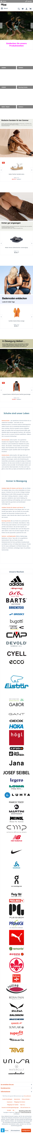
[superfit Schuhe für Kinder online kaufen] (16, 1033)
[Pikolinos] (16, 900)
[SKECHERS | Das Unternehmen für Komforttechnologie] (16, 1019)
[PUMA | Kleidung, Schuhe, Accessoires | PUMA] (16, 937)
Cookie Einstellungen (7, 1099)
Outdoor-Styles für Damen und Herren (12, 488)
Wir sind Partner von (25, 1107)
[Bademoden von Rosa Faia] (16, 998)
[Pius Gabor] (16, 911)
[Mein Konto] (26, 8)
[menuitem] (4, 8)
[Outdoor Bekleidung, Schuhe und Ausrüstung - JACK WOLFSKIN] (16, 754)
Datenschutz (17, 1099)
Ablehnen (5, 1130)
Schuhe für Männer (16, 25)
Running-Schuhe (6, 521)
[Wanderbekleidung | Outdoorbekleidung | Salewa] (16, 1007)
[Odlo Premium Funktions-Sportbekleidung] (16, 865)
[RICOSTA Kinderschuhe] (16, 954)
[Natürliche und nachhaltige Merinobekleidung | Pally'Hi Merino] (16, 894)
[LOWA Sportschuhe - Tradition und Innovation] (16, 787)
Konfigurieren (26, 1130)
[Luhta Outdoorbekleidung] (16, 795)
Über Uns (22, 1104)
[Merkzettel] (22, 8)
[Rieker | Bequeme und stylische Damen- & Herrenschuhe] (16, 965)
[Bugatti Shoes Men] (16, 621)
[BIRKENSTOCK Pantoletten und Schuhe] (16, 607)
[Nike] (16, 851)
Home (4, 1)
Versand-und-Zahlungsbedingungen (10, 1107)
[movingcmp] (16, 829)
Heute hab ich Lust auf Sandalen (16, 143)
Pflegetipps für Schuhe (19, 1102)
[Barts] (16, 601)
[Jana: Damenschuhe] (16, 763)
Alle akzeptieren (15, 1130)
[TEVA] (16, 1050)
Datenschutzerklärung (26, 1112)
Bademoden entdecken (16, 280)
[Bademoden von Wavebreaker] (16, 1073)
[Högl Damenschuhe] (16, 737)
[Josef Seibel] (16, 773)
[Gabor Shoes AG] (16, 706)
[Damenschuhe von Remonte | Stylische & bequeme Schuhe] (16, 949)
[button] (2, 1130)
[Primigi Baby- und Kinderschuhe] (16, 924)
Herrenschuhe (5, 440)
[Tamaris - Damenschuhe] (16, 1039)
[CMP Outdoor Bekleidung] (16, 634)
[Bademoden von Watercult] (16, 1067)
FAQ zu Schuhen (26, 1099)
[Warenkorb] (30, 8)
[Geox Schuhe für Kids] (16, 721)
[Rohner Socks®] (16, 978)
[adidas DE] (16, 581)
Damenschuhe (5, 420)
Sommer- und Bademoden (9, 536)
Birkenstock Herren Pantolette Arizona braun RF (16, 247)
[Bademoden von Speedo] (16, 1023)
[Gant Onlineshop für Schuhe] (16, 714)
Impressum (9, 1102)
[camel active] (16, 627)
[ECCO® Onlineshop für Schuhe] (16, 662)
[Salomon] (16, 1015)
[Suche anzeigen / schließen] (18, 8)
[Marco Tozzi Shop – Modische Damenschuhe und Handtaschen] (16, 802)
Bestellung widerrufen (25, 1111)
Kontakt (9, 1110)
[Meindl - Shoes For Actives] (16, 819)
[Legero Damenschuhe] (16, 780)
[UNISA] (16, 1061)
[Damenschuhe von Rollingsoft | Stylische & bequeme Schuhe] (16, 988)
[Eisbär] (16, 682)
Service (29, 1)
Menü (6, 8)
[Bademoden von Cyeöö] (16, 654)
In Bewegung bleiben (16, 363)
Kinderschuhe (5, 455)
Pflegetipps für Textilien (12, 1104)
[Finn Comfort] (16, 700)
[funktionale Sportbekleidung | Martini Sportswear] (16, 809)
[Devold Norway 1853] (16, 644)
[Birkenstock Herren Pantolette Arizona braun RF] (16, 239)
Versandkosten (27, 1096)
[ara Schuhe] (16, 594)
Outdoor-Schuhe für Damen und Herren (12, 507)
